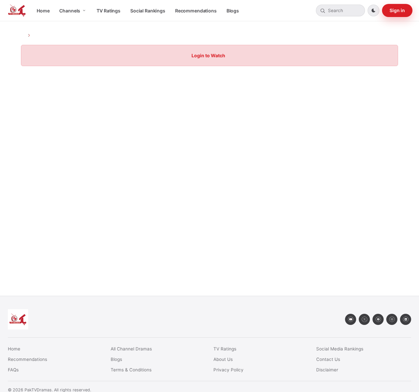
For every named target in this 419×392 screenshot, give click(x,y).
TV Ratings (108, 10)
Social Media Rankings (339, 348)
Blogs (233, 10)
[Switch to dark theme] (373, 10)
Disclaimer (327, 369)
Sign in (397, 10)
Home (43, 10)
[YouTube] (350, 319)
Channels (69, 10)
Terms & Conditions (131, 369)
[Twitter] (364, 319)
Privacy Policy (228, 369)
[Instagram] (391, 319)
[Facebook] (378, 319)
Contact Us (328, 359)
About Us (223, 359)
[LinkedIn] (405, 319)
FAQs (13, 369)
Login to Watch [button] (208, 55)
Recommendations (196, 10)
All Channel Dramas (131, 348)
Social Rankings (147, 10)
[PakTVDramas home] (17, 10)
